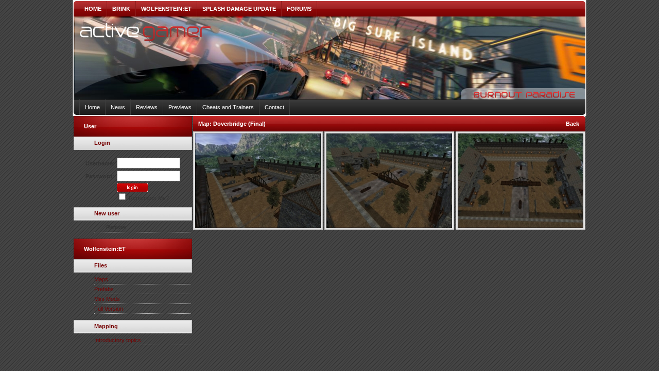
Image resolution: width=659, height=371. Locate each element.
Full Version (108, 309)
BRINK (121, 9)
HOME (92, 9)
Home (92, 107)
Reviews (147, 107)
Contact (274, 107)
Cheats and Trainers (228, 107)
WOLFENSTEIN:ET (166, 9)
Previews (180, 107)
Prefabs (104, 289)
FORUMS (299, 9)
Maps (101, 279)
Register (116, 227)
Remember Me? (148, 198)
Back (572, 124)
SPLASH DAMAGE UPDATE (239, 9)
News (118, 107)
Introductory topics (117, 340)
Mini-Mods (107, 299)
